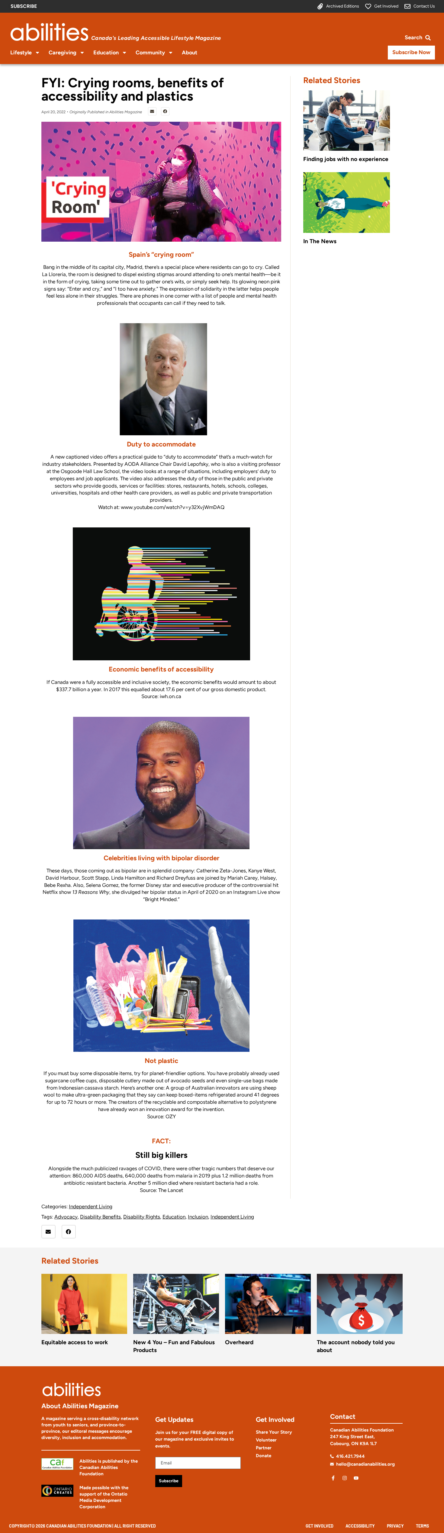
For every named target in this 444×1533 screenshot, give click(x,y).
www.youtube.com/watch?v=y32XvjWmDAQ (172, 507)
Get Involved (319, 1525)
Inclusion (198, 1217)
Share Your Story (274, 1432)
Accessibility (360, 1525)
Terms (422, 1525)
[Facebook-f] (333, 1478)
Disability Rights (141, 1217)
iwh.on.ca (170, 696)
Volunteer (266, 1440)
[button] (152, 111)
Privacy (395, 1525)
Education (106, 52)
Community (150, 52)
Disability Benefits (100, 1217)
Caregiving (62, 52)
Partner (264, 1448)
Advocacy (66, 1217)
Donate (263, 1455)
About (189, 52)
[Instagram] (345, 1478)
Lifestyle (21, 52)
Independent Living (90, 1206)
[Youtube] (356, 1478)
